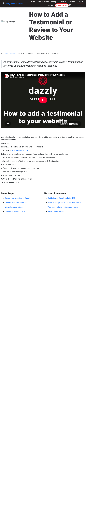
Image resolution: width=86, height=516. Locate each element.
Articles (50, 5)
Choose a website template (16, 202)
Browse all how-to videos (15, 211)
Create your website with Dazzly (17, 198)
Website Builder (43, 2)
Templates (62, 2)
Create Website (61, 5)
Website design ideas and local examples (64, 202)
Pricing (53, 2)
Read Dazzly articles (56, 211)
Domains (72, 2)
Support (80, 2)
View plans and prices (14, 207)
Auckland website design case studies (63, 207)
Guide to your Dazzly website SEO (61, 198)
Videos (12, 53)
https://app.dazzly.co (20, 150)
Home (33, 2)
